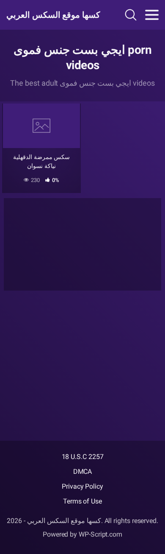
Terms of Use (82, 501)
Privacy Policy (82, 486)
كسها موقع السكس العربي (52, 15)
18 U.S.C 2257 (83, 457)
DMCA (82, 471)
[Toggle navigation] (152, 15)
